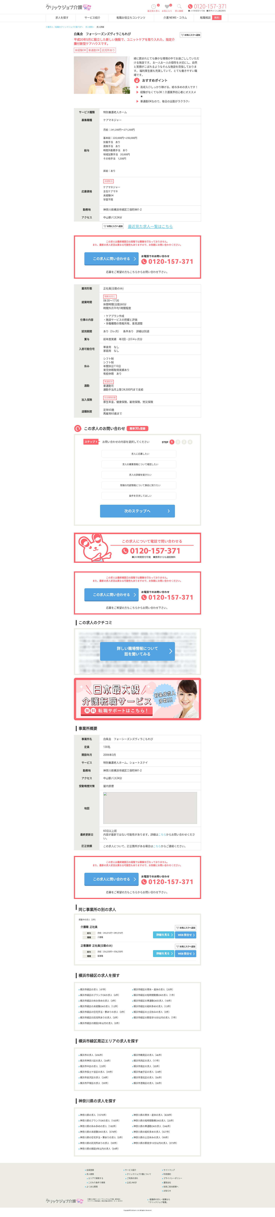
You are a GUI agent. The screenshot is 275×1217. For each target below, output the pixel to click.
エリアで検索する (95, 1178)
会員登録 (90, 1170)
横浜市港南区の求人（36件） (148, 1083)
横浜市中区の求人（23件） (93, 1066)
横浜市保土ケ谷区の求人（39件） (97, 1072)
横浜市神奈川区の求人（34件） (96, 1060)
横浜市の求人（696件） (92, 1055)
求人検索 (89, 27)
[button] (109, 518)
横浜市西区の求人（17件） (147, 1060)
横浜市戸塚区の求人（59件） (95, 1083)
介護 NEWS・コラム (175, 17)
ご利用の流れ (132, 1178)
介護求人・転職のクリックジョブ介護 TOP (64, 27)
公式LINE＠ (132, 1183)
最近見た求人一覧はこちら (150, 226)
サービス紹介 (92, 17)
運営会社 (167, 1183)
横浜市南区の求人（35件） (147, 1066)
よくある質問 (92, 1187)
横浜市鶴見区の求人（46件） (148, 1055)
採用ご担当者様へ (171, 1187)
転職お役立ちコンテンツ (131, 17)
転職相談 (209, 17)
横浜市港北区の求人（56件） (148, 1077)
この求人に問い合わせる (111, 259)
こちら (162, 834)
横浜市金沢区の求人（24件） (95, 1077)
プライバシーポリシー (173, 1178)
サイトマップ (169, 1170)
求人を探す (61, 17)
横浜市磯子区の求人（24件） (148, 1072)
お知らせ (167, 1191)
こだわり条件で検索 (96, 1183)
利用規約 (167, 1174)
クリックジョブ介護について (139, 1174)
